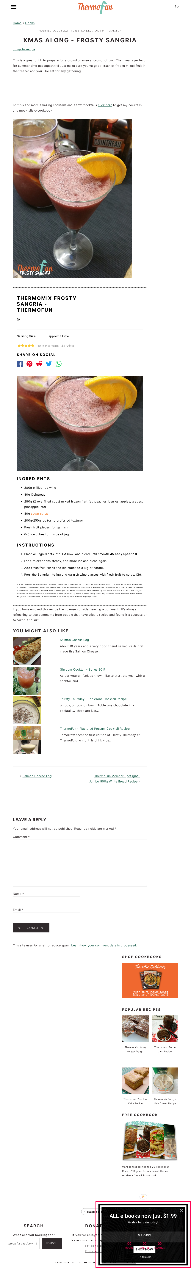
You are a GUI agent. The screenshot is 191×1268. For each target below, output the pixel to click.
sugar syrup (39, 513)
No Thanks (144, 1257)
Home (17, 23)
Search (52, 1243)
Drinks (30, 23)
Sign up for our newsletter (148, 1171)
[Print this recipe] (18, 319)
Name (18, 894)
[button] (143, 1216)
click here (105, 105)
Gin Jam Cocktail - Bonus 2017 (82, 669)
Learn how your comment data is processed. (104, 945)
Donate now (94, 1251)
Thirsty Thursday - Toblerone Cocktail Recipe (93, 699)
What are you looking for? (34, 1234)
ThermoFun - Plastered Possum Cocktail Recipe (95, 728)
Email (18, 910)
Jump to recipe (24, 49)
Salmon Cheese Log (74, 640)
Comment (21, 837)
